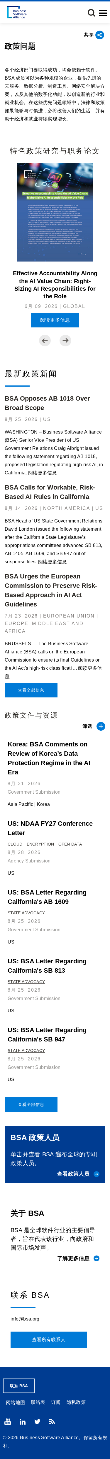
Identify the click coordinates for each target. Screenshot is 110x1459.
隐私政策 (76, 1402)
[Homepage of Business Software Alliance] (17, 12)
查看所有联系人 (48, 1339)
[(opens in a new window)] (7, 1421)
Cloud (15, 844)
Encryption (40, 844)
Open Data (70, 844)
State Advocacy (26, 913)
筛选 (87, 726)
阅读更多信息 (55, 320)
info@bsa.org (25, 1318)
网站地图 (15, 1402)
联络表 (38, 1402)
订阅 (56, 1402)
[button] (91, 13)
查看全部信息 (31, 690)
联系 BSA (19, 1385)
